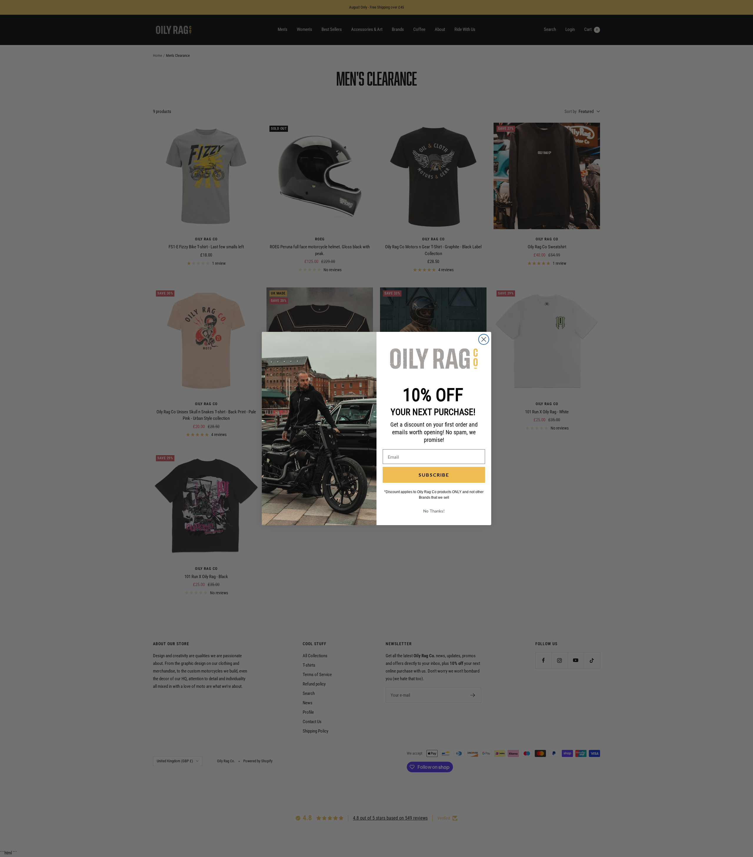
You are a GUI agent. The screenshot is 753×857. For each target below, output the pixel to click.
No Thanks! (434, 510)
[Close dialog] (484, 339)
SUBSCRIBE (434, 474)
